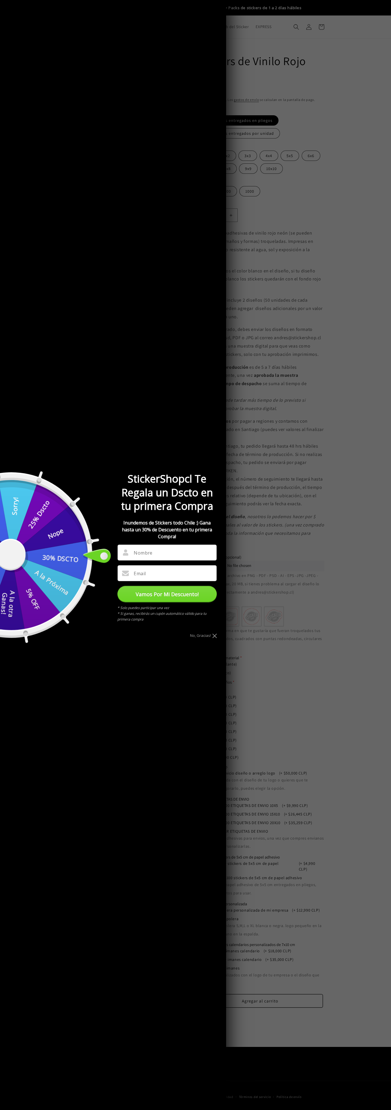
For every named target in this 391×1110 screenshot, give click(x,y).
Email (140, 573)
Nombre (143, 553)
